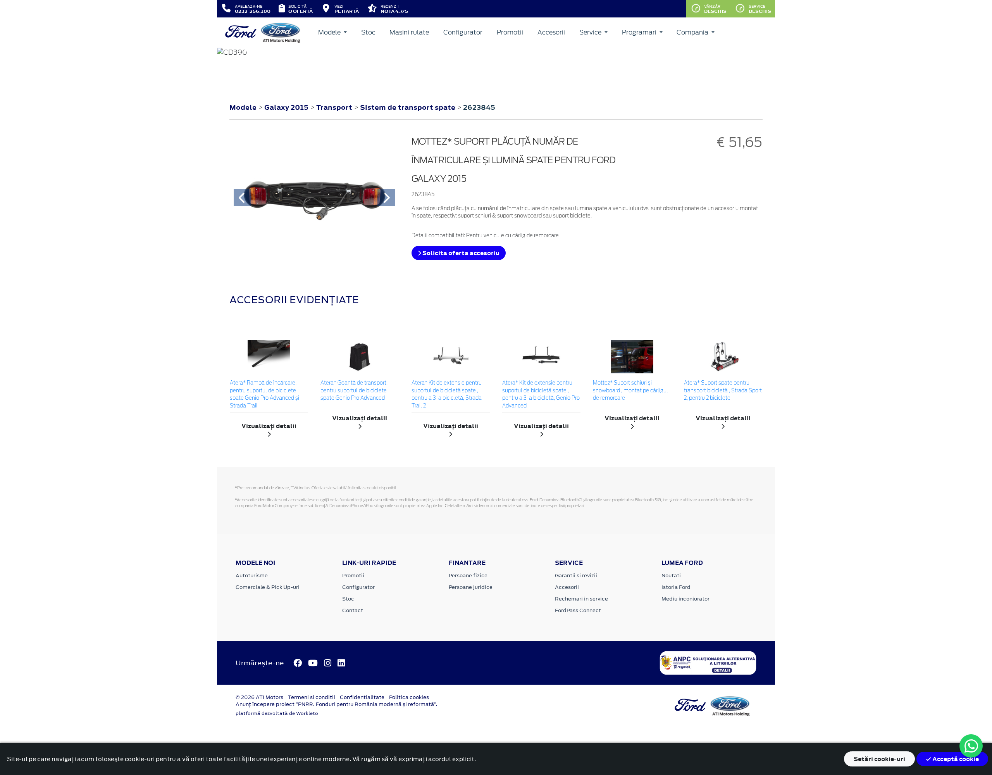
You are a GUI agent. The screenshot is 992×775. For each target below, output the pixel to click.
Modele (330, 32)
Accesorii (551, 32)
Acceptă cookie (955, 759)
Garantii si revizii (576, 575)
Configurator (462, 32)
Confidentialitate (362, 697)
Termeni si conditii (311, 697)
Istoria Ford (676, 587)
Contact (352, 610)
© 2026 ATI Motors (259, 697)
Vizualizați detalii (268, 426)
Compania (693, 32)
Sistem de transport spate (408, 107)
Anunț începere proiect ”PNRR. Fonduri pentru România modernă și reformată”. (336, 704)
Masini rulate (409, 32)
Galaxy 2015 (286, 107)
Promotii (510, 32)
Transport (335, 107)
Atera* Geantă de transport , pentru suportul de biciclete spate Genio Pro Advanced (354, 391)
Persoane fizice (468, 575)
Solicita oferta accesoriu (460, 253)
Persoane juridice (471, 587)
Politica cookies (409, 697)
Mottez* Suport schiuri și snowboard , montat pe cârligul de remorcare (630, 391)
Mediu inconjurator (685, 598)
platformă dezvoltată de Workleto (277, 713)
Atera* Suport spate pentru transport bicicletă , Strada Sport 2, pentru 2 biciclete (723, 391)
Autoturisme (252, 575)
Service (591, 32)
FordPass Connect (578, 610)
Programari (640, 32)
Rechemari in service (581, 598)
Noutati (671, 575)
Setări (879, 759)
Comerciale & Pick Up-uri (268, 587)
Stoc (368, 32)
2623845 (479, 107)
